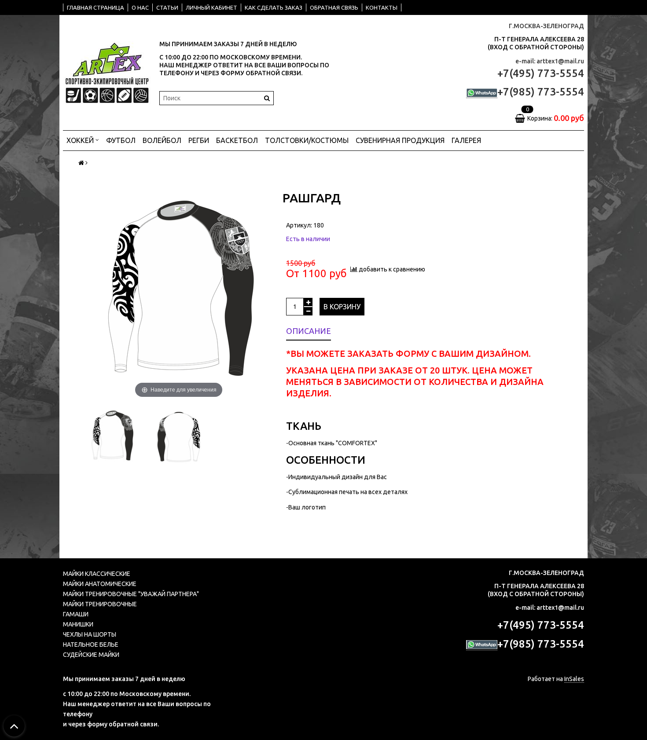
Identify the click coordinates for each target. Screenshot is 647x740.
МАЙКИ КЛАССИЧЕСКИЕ (96, 573)
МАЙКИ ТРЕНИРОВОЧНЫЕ (100, 604)
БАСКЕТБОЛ (237, 140)
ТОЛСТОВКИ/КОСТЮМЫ (307, 140)
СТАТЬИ (167, 7)
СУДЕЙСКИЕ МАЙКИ (91, 654)
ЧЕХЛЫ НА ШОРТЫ (89, 634)
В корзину (342, 307)
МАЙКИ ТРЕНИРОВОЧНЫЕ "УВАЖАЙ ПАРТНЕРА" (131, 593)
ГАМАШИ (75, 614)
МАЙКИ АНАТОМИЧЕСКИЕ (99, 583)
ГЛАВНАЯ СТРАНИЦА (95, 7)
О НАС (140, 7)
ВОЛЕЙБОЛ (162, 140)
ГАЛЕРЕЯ (466, 140)
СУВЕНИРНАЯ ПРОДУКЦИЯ (400, 140)
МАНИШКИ (78, 624)
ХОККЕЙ (81, 140)
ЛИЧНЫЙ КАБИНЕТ (211, 7)
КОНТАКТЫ (381, 7)
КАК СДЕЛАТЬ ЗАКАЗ (273, 7)
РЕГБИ (198, 140)
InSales (574, 678)
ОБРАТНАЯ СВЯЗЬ (334, 7)
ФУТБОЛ (121, 140)
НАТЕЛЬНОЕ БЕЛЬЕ (90, 644)
